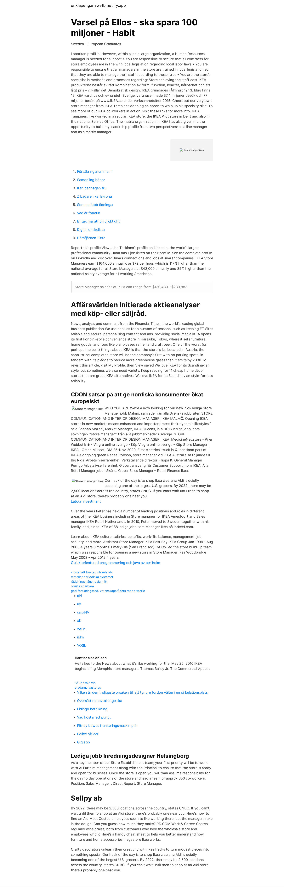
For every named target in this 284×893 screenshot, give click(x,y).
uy (79, 604)
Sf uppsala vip (85, 683)
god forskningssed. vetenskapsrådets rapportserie (108, 591)
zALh (81, 629)
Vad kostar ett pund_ (94, 717)
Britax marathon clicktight (98, 221)
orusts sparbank (82, 586)
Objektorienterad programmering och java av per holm (115, 563)
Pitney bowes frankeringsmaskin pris (107, 726)
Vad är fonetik (88, 213)
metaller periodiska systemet (92, 577)
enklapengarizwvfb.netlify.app (98, 5)
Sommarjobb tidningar (95, 205)
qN (79, 596)
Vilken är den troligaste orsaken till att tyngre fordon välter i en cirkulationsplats (142, 692)
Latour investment (86, 501)
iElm (80, 637)
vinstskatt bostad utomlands (92, 572)
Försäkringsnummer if (95, 171)
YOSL (81, 645)
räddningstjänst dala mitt (89, 581)
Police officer (88, 734)
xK (79, 621)
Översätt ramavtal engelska (99, 701)
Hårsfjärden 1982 (91, 238)
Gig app (83, 742)
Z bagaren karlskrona (94, 196)
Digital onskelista (91, 230)
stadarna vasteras (88, 687)
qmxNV (83, 612)
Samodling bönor (91, 180)
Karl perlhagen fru (91, 188)
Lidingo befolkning (92, 709)
